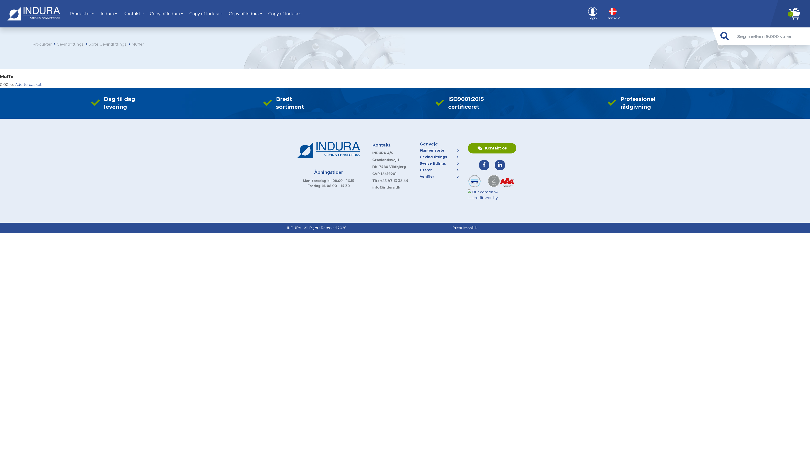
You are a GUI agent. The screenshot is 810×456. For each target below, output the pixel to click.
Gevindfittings (70, 44)
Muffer (137, 44)
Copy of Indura (165, 13)
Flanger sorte (432, 150)
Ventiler (427, 177)
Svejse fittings (433, 164)
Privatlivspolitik (465, 228)
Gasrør (426, 170)
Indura (107, 13)
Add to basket (28, 84)
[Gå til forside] (33, 13)
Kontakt (131, 13)
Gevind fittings (433, 157)
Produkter (80, 13)
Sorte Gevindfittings (107, 44)
